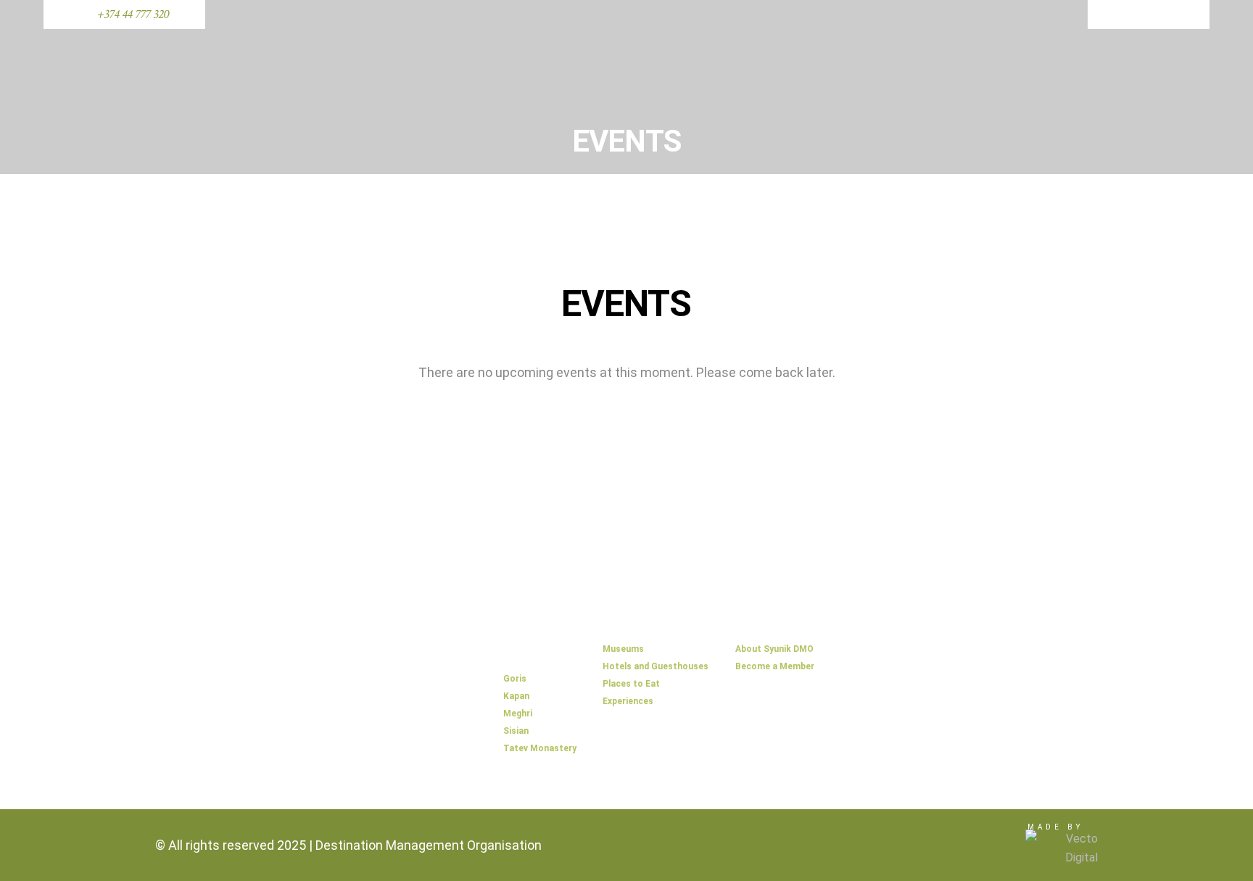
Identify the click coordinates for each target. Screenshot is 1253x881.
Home (519, 630)
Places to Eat (631, 684)
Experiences (628, 701)
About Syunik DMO (774, 649)
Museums (623, 649)
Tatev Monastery (539, 748)
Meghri (517, 713)
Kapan (516, 696)
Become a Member (774, 666)
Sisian (516, 731)
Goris (514, 679)
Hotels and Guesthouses (655, 666)
